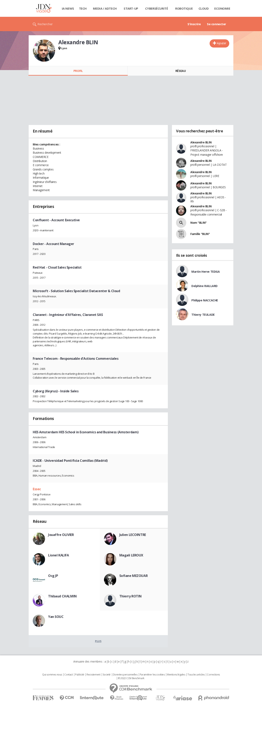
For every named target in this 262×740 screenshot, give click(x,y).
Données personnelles (125, 674)
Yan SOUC (56, 616)
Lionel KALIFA (58, 555)
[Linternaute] (92, 698)
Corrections (213, 674)
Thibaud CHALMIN (62, 596)
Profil (78, 71)
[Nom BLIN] (181, 223)
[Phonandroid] (213, 697)
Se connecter (216, 24)
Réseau (180, 71)
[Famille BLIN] (181, 234)
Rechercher (45, 24)
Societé (107, 674)
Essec (37, 489)
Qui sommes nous (52, 674)
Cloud (204, 8)
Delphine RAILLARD (204, 286)
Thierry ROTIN (130, 596)
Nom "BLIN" (198, 223)
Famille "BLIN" (200, 234)
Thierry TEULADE (203, 315)
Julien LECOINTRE (132, 534)
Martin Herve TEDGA (205, 272)
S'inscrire (194, 24)
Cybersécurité (156, 8)
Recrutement (93, 674)
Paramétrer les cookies (152, 674)
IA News (68, 8)
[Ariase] (182, 698)
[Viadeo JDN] (160, 697)
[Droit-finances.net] (116, 697)
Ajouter (221, 43)
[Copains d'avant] (138, 697)
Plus (98, 641)
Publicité (79, 674)
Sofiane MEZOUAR (133, 575)
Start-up (131, 8)
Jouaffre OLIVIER (61, 534)
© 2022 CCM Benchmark (131, 678)
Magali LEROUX (131, 555)
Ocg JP (53, 575)
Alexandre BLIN (200, 142)
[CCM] (67, 697)
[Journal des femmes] (43, 697)
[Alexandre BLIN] (44, 50)
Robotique (184, 8)
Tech (83, 8)
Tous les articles (196, 674)
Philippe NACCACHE (204, 300)
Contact (68, 674)
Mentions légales (176, 674)
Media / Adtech (105, 8)
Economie (222, 8)
